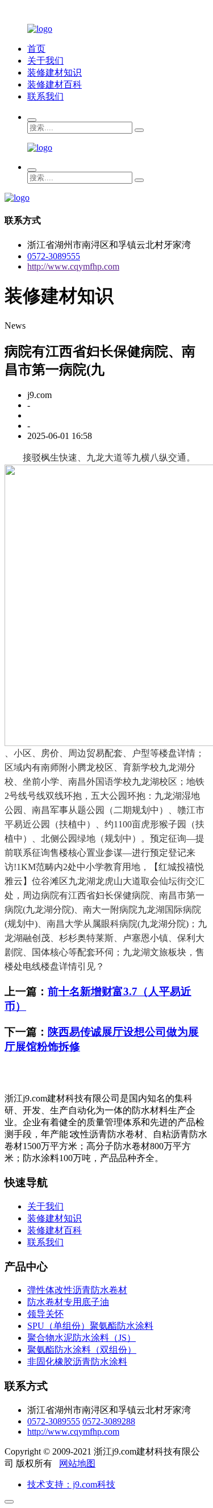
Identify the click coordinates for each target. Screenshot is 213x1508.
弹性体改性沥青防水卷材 (77, 1290)
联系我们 (45, 96)
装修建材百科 (54, 84)
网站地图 (77, 1463)
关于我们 (45, 60)
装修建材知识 (54, 72)
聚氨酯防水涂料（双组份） (81, 1349)
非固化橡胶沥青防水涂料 (77, 1361)
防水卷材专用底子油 (68, 1302)
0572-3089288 (108, 1421)
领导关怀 (45, 1314)
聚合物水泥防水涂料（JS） (81, 1338)
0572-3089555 (53, 256)
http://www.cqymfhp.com (73, 266)
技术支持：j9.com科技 (71, 1484)
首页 (36, 48)
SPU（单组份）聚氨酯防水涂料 (90, 1326)
